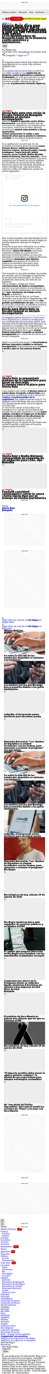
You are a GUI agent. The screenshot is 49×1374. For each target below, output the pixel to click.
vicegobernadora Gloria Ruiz (18, 71)
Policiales (5, 1295)
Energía (4, 1238)
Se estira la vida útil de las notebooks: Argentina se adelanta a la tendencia (24, 657)
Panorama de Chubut (12, 1286)
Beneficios (6, 1345)
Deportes (5, 1254)
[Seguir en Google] (3, 68)
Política (5, 23)
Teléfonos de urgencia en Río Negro (18, 1338)
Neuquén (23, 12)
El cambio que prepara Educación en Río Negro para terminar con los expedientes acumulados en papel (24, 953)
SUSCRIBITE (34, 18)
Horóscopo (7, 1269)
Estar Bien (8, 1263)
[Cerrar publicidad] (2, 1220)
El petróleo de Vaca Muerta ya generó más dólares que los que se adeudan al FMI (24, 1018)
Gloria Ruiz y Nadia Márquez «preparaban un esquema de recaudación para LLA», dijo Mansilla (23, 459)
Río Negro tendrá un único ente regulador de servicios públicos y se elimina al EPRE (23, 924)
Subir (5, 1351)
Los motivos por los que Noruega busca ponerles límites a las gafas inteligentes (24, 687)
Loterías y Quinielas (10, 1330)
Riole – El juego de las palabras (15, 1334)
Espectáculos (8, 1260)
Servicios (5, 1244)
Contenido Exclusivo (10, 1301)
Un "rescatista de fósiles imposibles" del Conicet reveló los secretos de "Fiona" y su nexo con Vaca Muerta (24, 1107)
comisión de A (23, 397)
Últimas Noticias (11, 1229)
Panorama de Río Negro (13, 1284)
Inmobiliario (6, 1299)
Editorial (6, 1280)
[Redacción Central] (5, 44)
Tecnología (7, 1274)
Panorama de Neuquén (13, 1282)
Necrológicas (7, 1328)
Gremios (6, 1234)
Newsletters (9, 1246)
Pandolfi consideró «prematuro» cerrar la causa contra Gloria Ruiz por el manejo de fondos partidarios (24, 495)
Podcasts (5, 1297)
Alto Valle (5, 1311)
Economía (5, 1240)
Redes (4, 1249)
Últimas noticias (9, 12)
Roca (31, 12)
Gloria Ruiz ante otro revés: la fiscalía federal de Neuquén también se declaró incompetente (23, 116)
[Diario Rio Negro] (3, 1354)
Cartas (5, 1290)
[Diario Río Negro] (14, 18)
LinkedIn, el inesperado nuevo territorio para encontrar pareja (22, 715)
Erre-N (5, 1258)
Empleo (4, 1324)
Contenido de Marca (10, 1303)
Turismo (4, 1242)
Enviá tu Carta (8, 1292)
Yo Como (6, 1276)
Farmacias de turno (10, 1332)
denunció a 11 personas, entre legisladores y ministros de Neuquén (23, 318)
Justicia (5, 1236)
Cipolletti (5, 1317)
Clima (4, 1267)
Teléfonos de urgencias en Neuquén (18, 1340)
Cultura (4, 1256)
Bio (3, 1272)
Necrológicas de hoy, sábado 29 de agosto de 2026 (24, 895)
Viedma (4, 1320)
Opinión (4, 1278)
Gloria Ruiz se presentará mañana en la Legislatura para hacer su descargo (24, 380)
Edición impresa (8, 1305)
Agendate (8, 1251)
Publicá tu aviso (8, 1326)
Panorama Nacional (11, 1288)
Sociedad (5, 1265)
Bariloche (40, 12)
